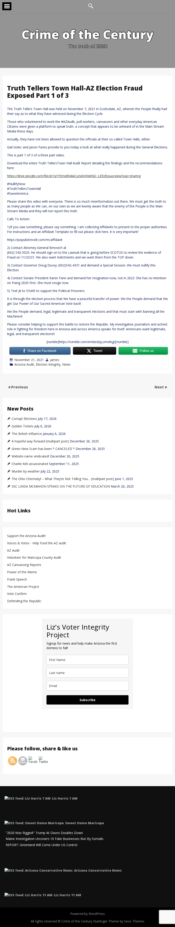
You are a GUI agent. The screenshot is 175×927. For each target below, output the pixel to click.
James (54, 360)
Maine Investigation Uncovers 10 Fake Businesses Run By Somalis (54, 839)
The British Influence (27, 434)
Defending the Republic (24, 601)
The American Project (23, 587)
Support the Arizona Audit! (26, 536)
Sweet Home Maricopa (84, 823)
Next (159, 387)
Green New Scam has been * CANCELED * (43, 449)
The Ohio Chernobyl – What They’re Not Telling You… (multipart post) (63, 479)
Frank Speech (17, 579)
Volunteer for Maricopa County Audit (34, 558)
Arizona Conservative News (98, 870)
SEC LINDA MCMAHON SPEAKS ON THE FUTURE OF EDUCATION (61, 486)
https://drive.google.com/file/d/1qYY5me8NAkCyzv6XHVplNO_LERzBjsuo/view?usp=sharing (74, 176)
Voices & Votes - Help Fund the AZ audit (36, 543)
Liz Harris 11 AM (67, 895)
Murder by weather (26, 471)
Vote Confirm (17, 594)
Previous (19, 387)
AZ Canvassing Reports (24, 565)
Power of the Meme (22, 572)
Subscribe (87, 700)
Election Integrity (48, 364)
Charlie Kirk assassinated (30, 464)
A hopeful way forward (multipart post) (40, 441)
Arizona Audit (24, 364)
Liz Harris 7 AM (64, 798)
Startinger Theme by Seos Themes (118, 921)
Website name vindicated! (30, 456)
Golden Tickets (22, 426)
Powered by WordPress (87, 914)
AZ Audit (13, 551)
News (66, 364)
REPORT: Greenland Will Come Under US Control (41, 845)
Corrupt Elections (24, 419)
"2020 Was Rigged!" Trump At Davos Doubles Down (44, 833)
